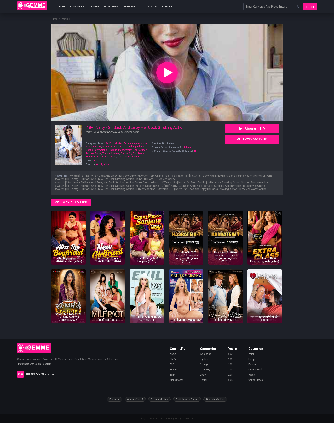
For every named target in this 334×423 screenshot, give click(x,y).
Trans (98, 153)
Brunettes (107, 146)
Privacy (174, 369)
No (195, 151)
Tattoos (90, 153)
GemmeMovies (159, 399)
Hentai (203, 380)
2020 (231, 354)
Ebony (203, 374)
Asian (89, 146)
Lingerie (113, 150)
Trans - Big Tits (129, 153)
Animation (205, 354)
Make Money (176, 380)
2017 (231, 369)
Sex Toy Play (140, 150)
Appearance (140, 143)
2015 (231, 380)
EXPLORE (167, 6)
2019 (231, 359)
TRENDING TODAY (133, 6)
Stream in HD (254, 129)
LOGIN (310, 6)
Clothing (131, 146)
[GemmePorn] (32, 5)
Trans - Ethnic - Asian (105, 156)
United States (255, 380)
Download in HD (254, 139)
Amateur (128, 143)
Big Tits (97, 146)
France (252, 364)
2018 (231, 364)
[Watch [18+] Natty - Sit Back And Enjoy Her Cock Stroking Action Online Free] (167, 72)
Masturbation (125, 150)
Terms (173, 374)
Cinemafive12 (135, 399)
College (204, 364)
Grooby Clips (102, 164)
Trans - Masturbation (129, 156)
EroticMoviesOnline (187, 399)
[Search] (297, 6)
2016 (231, 374)
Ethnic (140, 146)
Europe (252, 359)
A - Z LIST (152, 6)
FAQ (172, 364)
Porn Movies (116, 143)
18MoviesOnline (215, 399)
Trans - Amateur (110, 153)
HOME (62, 6)
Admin (187, 147)
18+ (106, 143)
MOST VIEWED (111, 6)
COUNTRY (94, 6)
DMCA (173, 359)
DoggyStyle (206, 369)
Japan (251, 374)
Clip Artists (120, 146)
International (100, 150)
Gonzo (89, 150)
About (173, 354)
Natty (95, 160)
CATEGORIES (77, 6)
